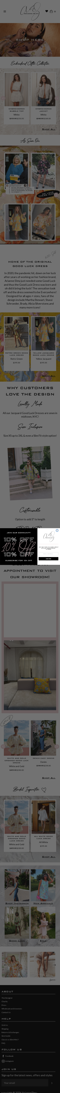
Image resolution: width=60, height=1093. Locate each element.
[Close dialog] (57, 530)
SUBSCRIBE (48, 558)
